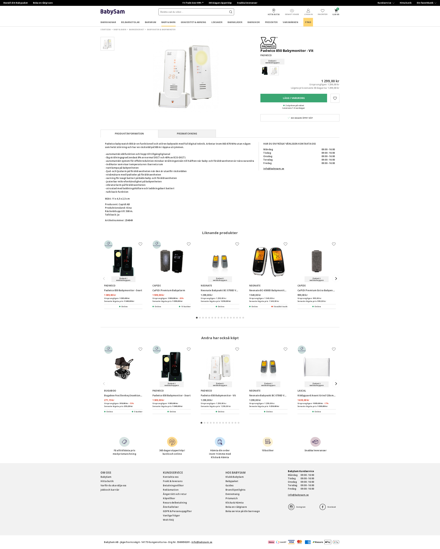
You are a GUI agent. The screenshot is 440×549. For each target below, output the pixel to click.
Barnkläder (235, 22)
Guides (230, 485)
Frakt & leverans (172, 481)
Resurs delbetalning (175, 502)
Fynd (308, 22)
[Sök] (230, 12)
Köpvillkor (169, 498)
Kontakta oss (170, 476)
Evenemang (233, 494)
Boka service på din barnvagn (243, 511)
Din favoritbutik (425, 2)
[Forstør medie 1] (185, 74)
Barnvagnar (108, 22)
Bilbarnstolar (130, 22)
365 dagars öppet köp (220, 2)
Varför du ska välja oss (113, 485)
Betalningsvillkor (173, 485)
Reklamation (171, 489)
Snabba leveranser (247, 2)
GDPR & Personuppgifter (177, 511)
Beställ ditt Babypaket (15, 2)
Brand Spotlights (235, 489)
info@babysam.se (273, 168)
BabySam (106, 476)
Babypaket (232, 481)
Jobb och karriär (110, 489)
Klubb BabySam (235, 476)
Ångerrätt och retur (175, 494)
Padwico (266, 55)
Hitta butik (406, 2)
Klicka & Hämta (235, 502)
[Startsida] (113, 12)
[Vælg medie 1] (107, 44)
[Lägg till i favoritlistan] (335, 98)
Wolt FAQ (168, 519)
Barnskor (254, 22)
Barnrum (150, 22)
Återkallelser (171, 506)
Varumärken (290, 22)
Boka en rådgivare (43, 2)
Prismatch (232, 498)
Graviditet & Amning (193, 22)
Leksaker (216, 22)
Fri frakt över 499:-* (193, 2)
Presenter (271, 22)
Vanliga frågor (171, 515)
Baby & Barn (168, 22)
